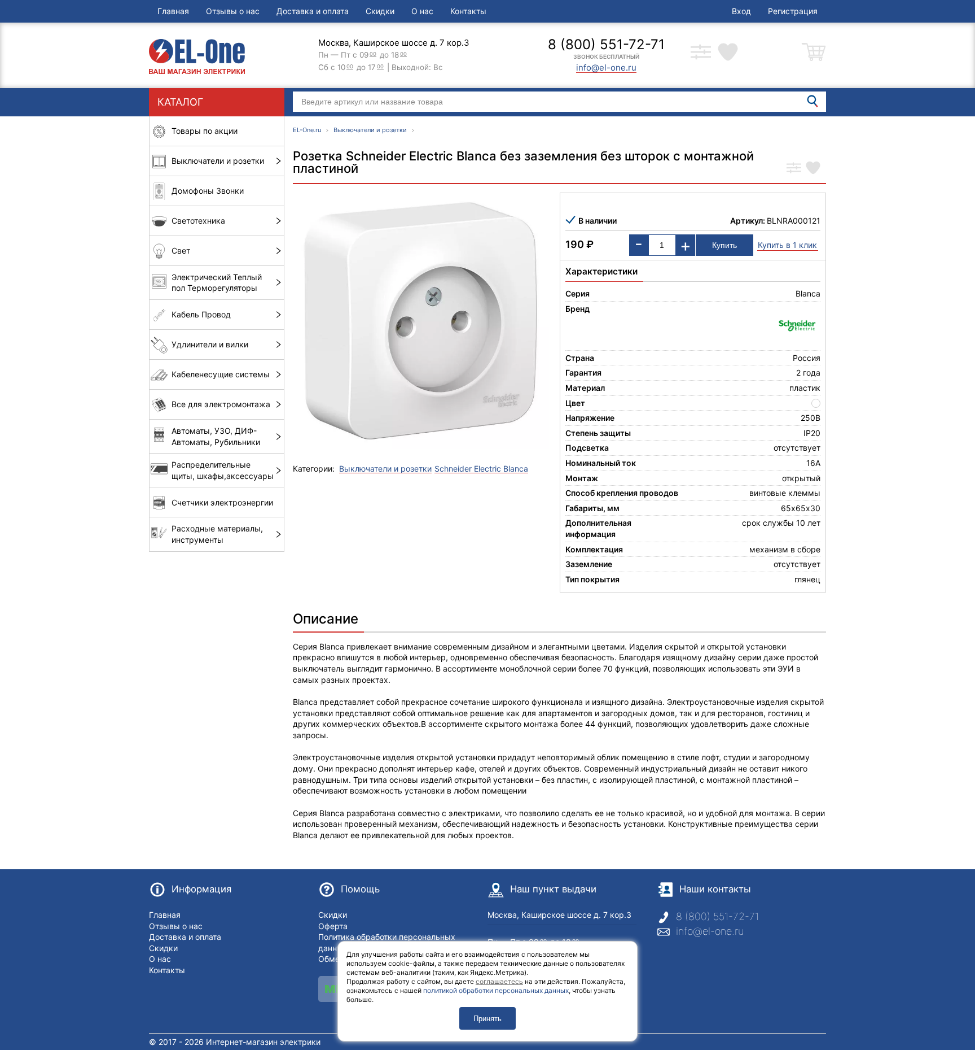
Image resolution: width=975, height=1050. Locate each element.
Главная (173, 11)
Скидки (380, 11)
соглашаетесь (499, 981)
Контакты (468, 11)
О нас (422, 11)
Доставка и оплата (312, 11)
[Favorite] (813, 168)
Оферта (333, 926)
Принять (487, 1018)
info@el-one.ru (710, 931)
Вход (741, 11)
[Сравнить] (794, 168)
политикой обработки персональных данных (496, 990)
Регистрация (793, 11)
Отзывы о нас (233, 11)
